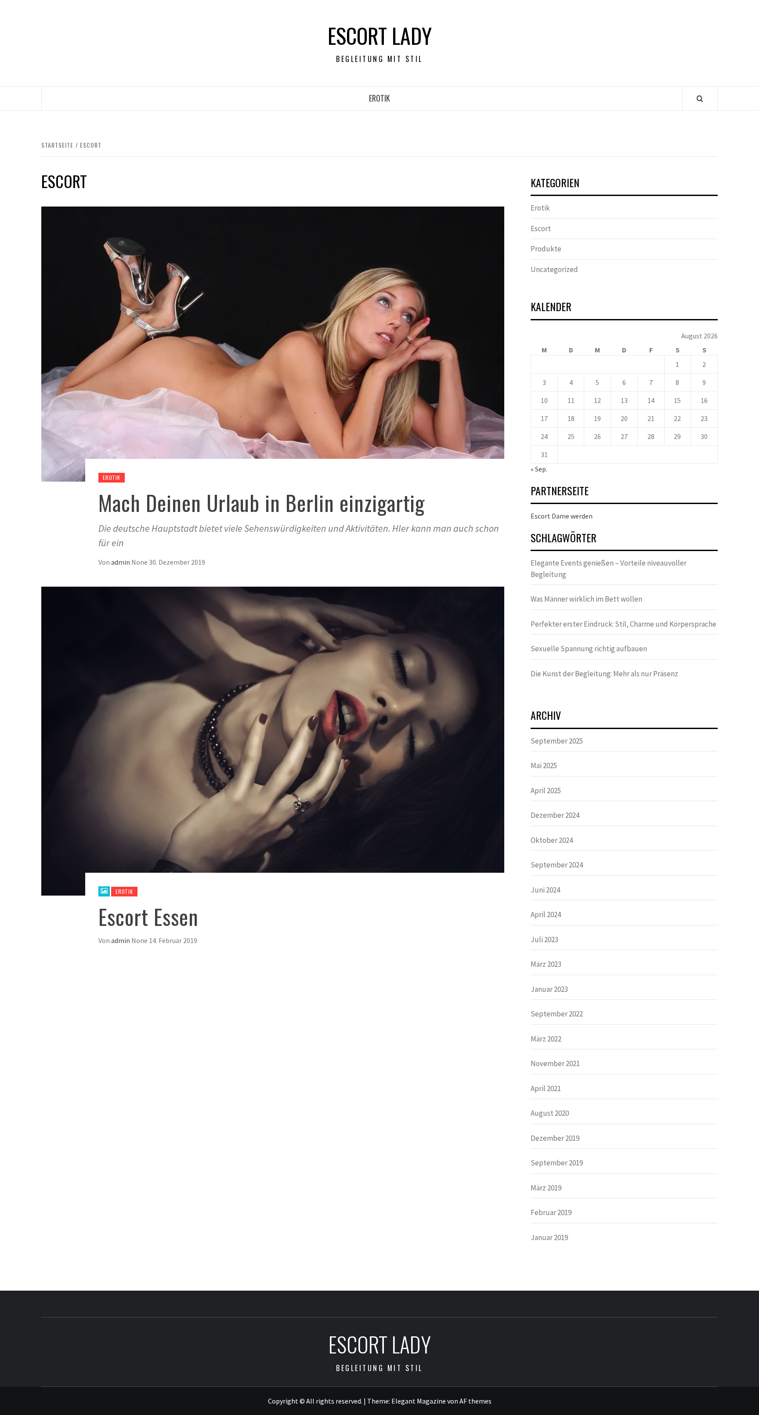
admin (121, 562)
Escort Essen (148, 916)
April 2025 (546, 790)
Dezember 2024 (555, 815)
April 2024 (546, 914)
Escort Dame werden (562, 516)
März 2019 (546, 1188)
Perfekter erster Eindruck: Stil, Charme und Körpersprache (623, 624)
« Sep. (539, 468)
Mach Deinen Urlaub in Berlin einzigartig (261, 502)
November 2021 (555, 1063)
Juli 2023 (544, 939)
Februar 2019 (551, 1212)
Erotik (379, 98)
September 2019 (557, 1163)
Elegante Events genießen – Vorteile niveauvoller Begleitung (609, 568)
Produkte (546, 249)
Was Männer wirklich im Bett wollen (586, 599)
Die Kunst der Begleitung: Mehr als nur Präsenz (604, 673)
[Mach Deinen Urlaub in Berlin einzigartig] (272, 343)
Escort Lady (380, 35)
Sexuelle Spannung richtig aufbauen (589, 648)
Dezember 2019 (555, 1138)
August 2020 (550, 1113)
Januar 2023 (549, 989)
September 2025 (557, 741)
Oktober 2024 (552, 840)
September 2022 (557, 1014)
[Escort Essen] (272, 740)
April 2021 (546, 1088)
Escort (541, 228)
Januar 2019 (549, 1237)
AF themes (475, 1401)
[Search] (700, 98)
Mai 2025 (544, 765)
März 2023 (546, 964)
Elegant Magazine (418, 1401)
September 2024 (557, 865)
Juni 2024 (545, 890)
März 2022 (546, 1039)
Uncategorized (554, 269)
